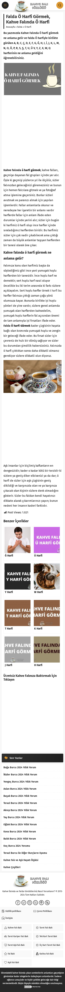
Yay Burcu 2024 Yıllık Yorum (18, 817)
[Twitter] (23, 902)
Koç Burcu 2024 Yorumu (16, 845)
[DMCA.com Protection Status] (32, 987)
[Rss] (47, 902)
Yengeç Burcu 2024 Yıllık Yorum (20, 781)
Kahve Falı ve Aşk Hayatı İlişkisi (20, 860)
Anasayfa (10, 27)
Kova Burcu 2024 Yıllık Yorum (19, 831)
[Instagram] (29, 902)
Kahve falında (12, 170)
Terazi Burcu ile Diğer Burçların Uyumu (25, 853)
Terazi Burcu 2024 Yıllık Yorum (20, 803)
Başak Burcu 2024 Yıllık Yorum (20, 796)
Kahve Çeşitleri (11, 867)
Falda (19, 27)
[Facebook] (17, 902)
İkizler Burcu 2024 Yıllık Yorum (20, 774)
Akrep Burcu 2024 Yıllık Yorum (20, 810)
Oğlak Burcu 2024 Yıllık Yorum (20, 824)
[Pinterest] (41, 902)
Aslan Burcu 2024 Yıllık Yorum (19, 788)
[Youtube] (35, 902)
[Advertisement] (32, 131)
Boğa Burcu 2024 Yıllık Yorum (19, 767)
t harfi (53, 290)
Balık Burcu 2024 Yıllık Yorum (19, 838)
